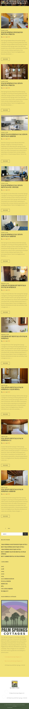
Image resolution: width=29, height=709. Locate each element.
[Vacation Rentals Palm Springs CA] (14, 426)
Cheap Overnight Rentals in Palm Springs (13, 286)
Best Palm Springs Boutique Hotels (12, 547)
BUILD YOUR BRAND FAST (17, 707)
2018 (9, 37)
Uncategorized (7, 589)
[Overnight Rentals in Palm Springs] (14, 324)
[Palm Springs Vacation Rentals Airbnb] (14, 222)
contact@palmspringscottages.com (13, 657)
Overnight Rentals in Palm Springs (14, 337)
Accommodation (7, 579)
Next (9, 528)
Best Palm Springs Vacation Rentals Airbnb (14, 135)
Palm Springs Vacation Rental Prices (12, 84)
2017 (2, 566)
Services (4, 584)
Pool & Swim (6, 581)
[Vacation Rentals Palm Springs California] (14, 375)
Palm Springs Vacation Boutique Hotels (14, 544)
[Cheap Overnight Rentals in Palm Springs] (14, 273)
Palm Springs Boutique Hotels (11, 549)
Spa (2, 586)
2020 (2, 574)
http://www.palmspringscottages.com (14, 661)
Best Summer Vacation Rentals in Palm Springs (13, 553)
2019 (2, 571)
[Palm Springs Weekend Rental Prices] (14, 20)
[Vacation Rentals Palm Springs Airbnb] (14, 477)
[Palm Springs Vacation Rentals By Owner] (14, 173)
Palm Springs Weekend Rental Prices (12, 33)
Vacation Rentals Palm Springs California (12, 388)
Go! (25, 534)
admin (4, 37)
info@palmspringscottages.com (16, 693)
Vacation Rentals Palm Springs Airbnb (12, 490)
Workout (4, 591)
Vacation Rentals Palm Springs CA (12, 439)
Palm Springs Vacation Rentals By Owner (12, 186)
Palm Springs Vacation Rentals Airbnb (12, 235)
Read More (5, 59)
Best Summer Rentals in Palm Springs (13, 556)
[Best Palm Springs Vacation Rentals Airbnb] (14, 122)
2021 (2, 576)
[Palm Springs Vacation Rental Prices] (14, 71)
